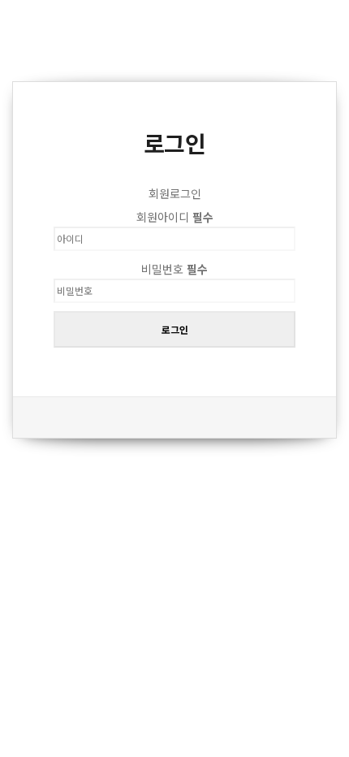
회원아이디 (174, 217)
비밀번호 (174, 269)
